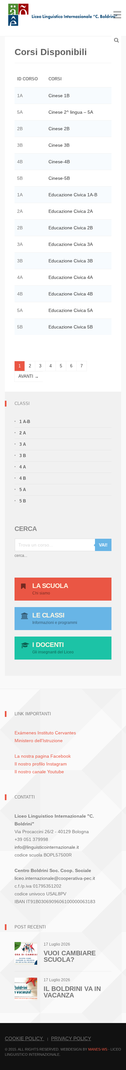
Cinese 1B (58, 95)
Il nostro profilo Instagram (41, 763)
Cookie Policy (24, 1038)
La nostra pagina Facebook (43, 756)
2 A (22, 433)
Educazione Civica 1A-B (72, 194)
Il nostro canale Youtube (39, 771)
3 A (22, 444)
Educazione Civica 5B (70, 326)
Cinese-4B (59, 161)
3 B (22, 455)
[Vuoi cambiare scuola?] (26, 953)
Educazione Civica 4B (70, 293)
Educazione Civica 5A (70, 310)
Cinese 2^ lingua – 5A (70, 112)
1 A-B (24, 421)
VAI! (103, 544)
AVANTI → (28, 376)
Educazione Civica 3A (70, 244)
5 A (22, 489)
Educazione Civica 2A (70, 211)
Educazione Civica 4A (70, 277)
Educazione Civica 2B (70, 227)
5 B (22, 501)
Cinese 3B (58, 145)
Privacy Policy (71, 1038)
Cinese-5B (59, 178)
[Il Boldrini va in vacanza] (26, 988)
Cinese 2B (58, 128)
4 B (22, 478)
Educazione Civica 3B (70, 260)
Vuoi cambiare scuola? (70, 956)
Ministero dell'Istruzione (39, 740)
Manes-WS (97, 1049)
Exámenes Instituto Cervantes (45, 732)
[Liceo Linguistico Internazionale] (63, 14)
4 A (22, 467)
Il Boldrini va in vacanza (72, 991)
